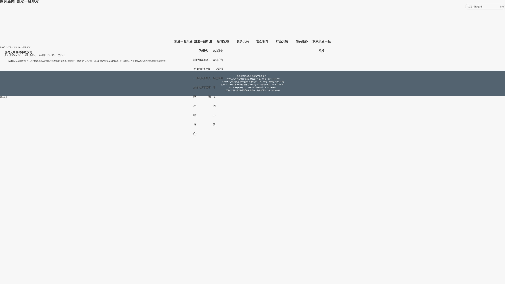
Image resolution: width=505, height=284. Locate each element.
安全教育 (262, 41)
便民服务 (302, 41)
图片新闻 (27, 47)
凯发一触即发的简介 (194, 96)
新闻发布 (223, 41)
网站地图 (3, 97)
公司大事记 (209, 78)
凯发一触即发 (183, 41)
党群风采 (243, 41)
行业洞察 (282, 41)
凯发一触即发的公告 (214, 87)
